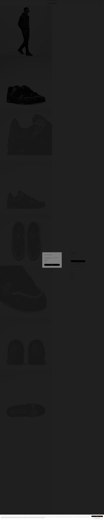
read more (43, 517)
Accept (97, 516)
